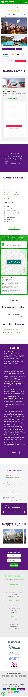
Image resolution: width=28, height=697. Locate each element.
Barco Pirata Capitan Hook (14, 596)
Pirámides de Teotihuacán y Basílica (14, 592)
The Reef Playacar (14, 626)
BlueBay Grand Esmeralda (14, 622)
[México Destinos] (7, 2)
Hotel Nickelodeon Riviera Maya (14, 608)
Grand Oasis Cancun (14, 603)
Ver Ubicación (21, 16)
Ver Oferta (20, 60)
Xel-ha (14, 590)
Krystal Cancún (14, 612)
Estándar (5, 89)
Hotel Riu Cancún (14, 610)
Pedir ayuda (14, 511)
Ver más (13, 452)
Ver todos (13, 227)
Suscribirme (14, 565)
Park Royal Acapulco (14, 624)
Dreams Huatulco (14, 619)
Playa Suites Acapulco (14, 628)
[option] (13, 537)
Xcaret (14, 587)
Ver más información (13, 98)
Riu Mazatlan (14, 606)
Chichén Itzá (14, 594)
